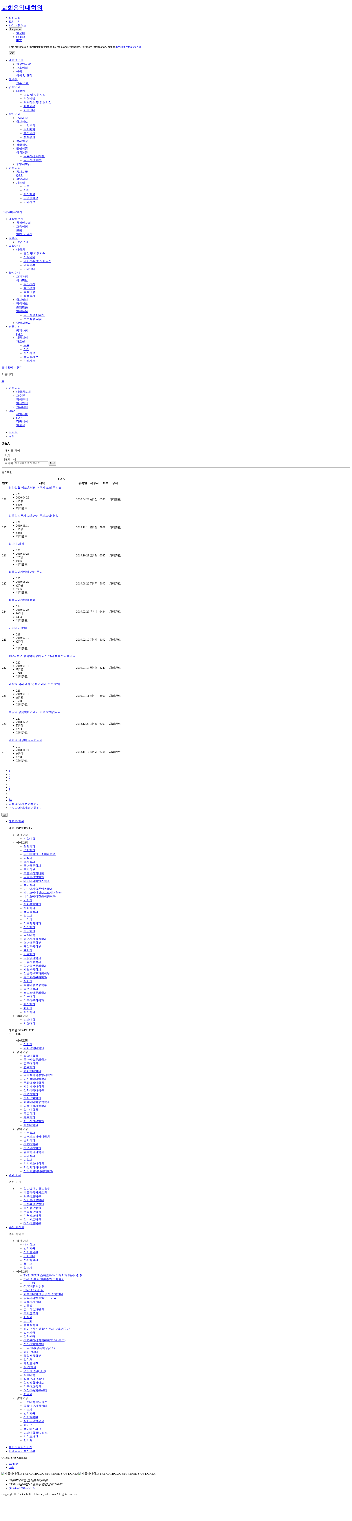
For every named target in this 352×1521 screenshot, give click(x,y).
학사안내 (15, 114)
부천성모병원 (32, 1208)
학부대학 (29, 996)
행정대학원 (30, 1125)
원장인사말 (23, 63)
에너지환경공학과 (35, 938)
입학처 (27, 1359)
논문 (26, 186)
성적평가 (29, 137)
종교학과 (29, 1113)
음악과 (27, 950)
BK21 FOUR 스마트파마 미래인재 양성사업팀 (53, 1275)
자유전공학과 (32, 969)
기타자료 (29, 202)
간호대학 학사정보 (35, 1401)
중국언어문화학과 (35, 977)
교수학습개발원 (33, 1309)
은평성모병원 (32, 1211)
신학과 (27, 1044)
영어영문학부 (32, 942)
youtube (13, 1463)
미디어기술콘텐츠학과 (38, 888)
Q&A (19, 175)
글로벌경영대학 (33, 873)
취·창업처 (29, 1367)
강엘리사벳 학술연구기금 (39, 1298)
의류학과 (29, 954)
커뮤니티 (15, 167)
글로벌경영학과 (33, 877)
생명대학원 (30, 1144)
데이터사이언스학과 (36, 881)
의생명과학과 (32, 958)
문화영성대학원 (33, 1082)
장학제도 (22, 144)
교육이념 (22, 67)
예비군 (27, 1425)
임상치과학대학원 (35, 1167)
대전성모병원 (32, 1223)
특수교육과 (30, 988)
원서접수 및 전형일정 (37, 102)
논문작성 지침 (32, 160)
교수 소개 (22, 83)
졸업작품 (22, 148)
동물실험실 (30, 1324)
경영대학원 (30, 1055)
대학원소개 (16, 60)
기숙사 (27, 1317)
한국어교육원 (32, 1386)
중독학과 (29, 1117)
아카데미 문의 (18, 627)
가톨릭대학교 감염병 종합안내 (43, 1294)
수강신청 (29, 125)
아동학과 (29, 931)
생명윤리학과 (32, 1148)
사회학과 (29, 908)
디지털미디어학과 (35, 1078)
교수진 (13, 79)
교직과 (27, 858)
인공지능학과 (32, 961)
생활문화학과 (32, 1098)
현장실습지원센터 (35, 1390)
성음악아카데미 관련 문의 (25, 571)
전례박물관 (30, 1260)
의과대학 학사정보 (35, 1432)
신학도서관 (30, 1252)
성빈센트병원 (32, 1219)
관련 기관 (15, 1175)
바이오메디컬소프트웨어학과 (42, 892)
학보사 (27, 1267)
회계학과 (29, 1012)
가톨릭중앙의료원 (35, 1192)
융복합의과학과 (33, 1152)
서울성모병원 (32, 1196)
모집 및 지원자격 (34, 94)
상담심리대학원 (33, 1090)
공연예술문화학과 (35, 1059)
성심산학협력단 (33, 1344)
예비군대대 (30, 1351)
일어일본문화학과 (35, 965)
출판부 (27, 1263)
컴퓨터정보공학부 (35, 985)
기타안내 (29, 110)
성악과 (27, 915)
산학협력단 (30, 1417)
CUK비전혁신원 (34, 1286)
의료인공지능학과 (35, 1105)
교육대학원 (30, 1063)
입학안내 (15, 87)
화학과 (27, 1008)
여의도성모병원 (33, 1200)
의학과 (27, 1159)
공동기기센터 (32, 1301)
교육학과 (29, 1067)
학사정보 (22, 121)
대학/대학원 (16, 821)
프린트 (13, 432)
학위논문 (22, 152)
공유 (12, 435)
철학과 (27, 981)
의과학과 (29, 1155)
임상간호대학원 (33, 1163)
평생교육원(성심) (34, 1371)
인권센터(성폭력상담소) (39, 1348)
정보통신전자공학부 (36, 973)
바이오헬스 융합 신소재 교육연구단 (46, 1328)
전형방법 (29, 98)
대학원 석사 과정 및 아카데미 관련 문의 (34, 684)
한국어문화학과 (33, 1000)
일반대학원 (30, 1109)
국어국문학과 (32, 865)
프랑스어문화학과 (35, 992)
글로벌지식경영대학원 (38, 1075)
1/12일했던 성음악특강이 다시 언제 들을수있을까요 (42, 655)
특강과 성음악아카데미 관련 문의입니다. (35, 712)
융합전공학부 (32, 946)
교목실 (27, 1305)
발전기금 (29, 1248)
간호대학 (29, 1023)
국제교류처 (30, 1313)
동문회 (27, 1321)
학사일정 (22, 140)
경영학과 (29, 846)
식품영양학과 (32, 923)
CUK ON (29, 1282)
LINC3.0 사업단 (33, 1290)
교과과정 (22, 117)
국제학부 (29, 869)
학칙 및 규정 (24, 75)
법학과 (27, 900)
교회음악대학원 (33, 1048)
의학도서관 (30, 1436)
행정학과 (29, 1004)
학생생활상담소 (33, 1382)
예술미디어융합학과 (36, 1102)
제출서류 (29, 106)
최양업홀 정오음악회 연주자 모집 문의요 (35, 487)
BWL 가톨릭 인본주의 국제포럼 (43, 1279)
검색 (52, 463)
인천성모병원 (32, 1215)
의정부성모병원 (33, 1204)
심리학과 (29, 927)
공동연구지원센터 (35, 1405)
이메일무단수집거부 (22, 1451)
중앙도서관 (30, 1363)
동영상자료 (30, 198)
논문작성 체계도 (34, 156)
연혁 (19, 71)
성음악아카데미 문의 (22, 599)
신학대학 (29, 838)
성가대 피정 (16, 543)
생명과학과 (30, 1094)
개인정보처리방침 (20, 1447)
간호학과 (29, 1132)
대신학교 (29, 1244)
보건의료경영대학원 (36, 1136)
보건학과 (29, 1140)
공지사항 (22, 171)
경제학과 (29, 850)
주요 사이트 (16, 1227)
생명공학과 (30, 911)
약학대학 (29, 935)
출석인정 (29, 133)
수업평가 (29, 129)
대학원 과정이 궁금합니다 (25, 740)
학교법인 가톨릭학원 (37, 1188)
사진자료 (29, 194)
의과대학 (29, 1019)
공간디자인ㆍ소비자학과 (39, 854)
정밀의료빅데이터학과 (38, 1171)
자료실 (20, 182)
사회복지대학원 (33, 1086)
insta (11, 1467)
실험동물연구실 (33, 1421)
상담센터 (29, 1336)
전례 (26, 190)
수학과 (27, 919)
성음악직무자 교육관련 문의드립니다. (33, 515)
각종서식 (22, 178)
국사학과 (29, 861)
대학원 (20, 90)
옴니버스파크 (32, 1428)
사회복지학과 (32, 904)
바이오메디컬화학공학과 (39, 896)
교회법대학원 (32, 1071)
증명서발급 (23, 164)
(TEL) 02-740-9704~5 (22, 1487)
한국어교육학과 (33, 1121)
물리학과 (29, 884)
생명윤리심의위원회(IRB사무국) (44, 1340)
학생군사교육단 (33, 1378)
